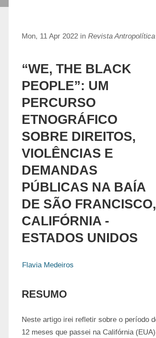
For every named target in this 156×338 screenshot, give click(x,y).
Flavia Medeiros (48, 265)
